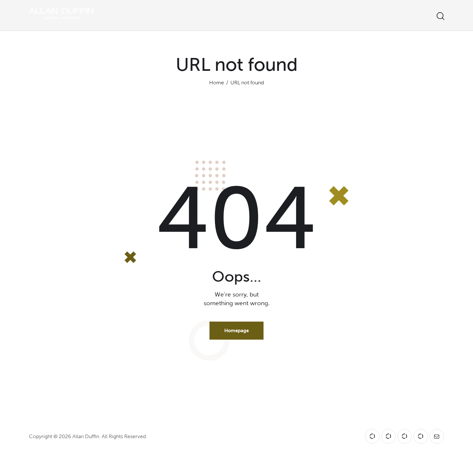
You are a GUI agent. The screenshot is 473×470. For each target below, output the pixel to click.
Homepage (236, 331)
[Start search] (440, 16)
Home (216, 83)
